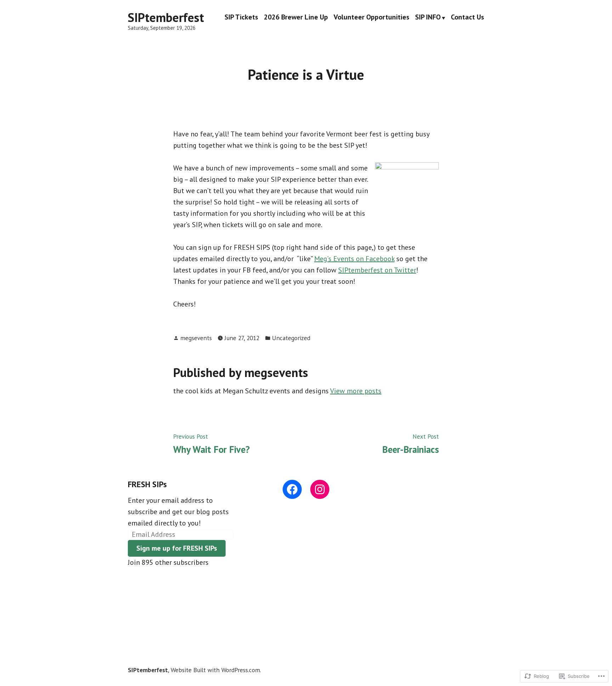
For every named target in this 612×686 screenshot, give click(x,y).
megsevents (196, 338)
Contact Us (467, 18)
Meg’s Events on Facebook (354, 258)
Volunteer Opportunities (371, 18)
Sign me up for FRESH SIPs (176, 548)
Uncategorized (291, 338)
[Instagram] (319, 489)
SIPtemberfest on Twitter (377, 270)
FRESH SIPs (147, 484)
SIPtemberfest (166, 17)
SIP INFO (428, 18)
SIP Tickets (241, 18)
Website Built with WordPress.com (215, 670)
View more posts (355, 390)
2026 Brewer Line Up (296, 18)
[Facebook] (292, 489)
